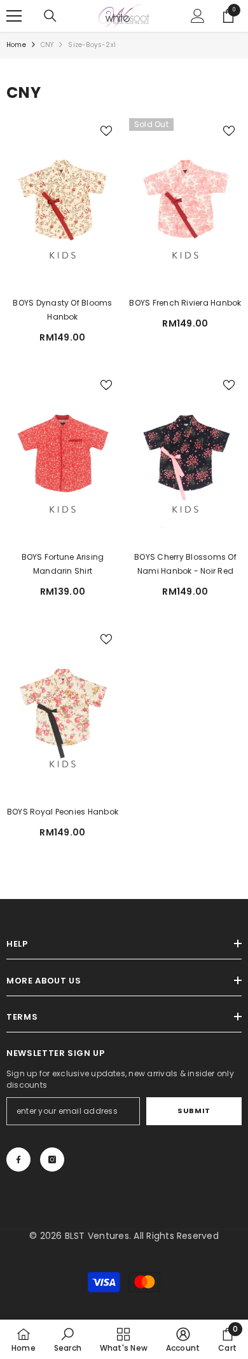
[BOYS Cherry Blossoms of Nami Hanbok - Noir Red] (185, 458)
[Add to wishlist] (106, 130)
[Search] (50, 16)
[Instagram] (52, 1159)
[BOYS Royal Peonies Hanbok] (62, 712)
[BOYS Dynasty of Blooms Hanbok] (62, 204)
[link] (68, 1339)
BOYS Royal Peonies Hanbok (62, 811)
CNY (47, 45)
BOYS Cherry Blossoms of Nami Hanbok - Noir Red (185, 563)
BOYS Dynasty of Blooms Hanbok (62, 309)
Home (16, 45)
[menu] (14, 16)
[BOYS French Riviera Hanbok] (185, 204)
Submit (193, 1110)
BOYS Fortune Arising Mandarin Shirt (63, 563)
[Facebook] (18, 1159)
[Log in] (198, 16)
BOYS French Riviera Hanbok (185, 302)
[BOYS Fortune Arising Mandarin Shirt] (62, 458)
